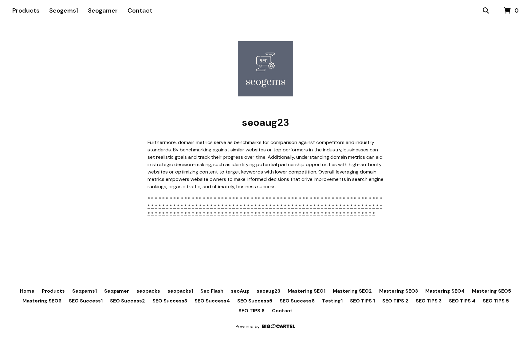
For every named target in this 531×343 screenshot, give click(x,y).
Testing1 (332, 301)
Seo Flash (211, 291)
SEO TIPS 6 (251, 310)
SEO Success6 (297, 301)
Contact (140, 10)
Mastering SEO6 (41, 301)
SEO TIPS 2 (395, 301)
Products (25, 10)
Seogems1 (63, 10)
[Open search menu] (485, 11)
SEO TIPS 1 (362, 301)
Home (27, 291)
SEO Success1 (86, 301)
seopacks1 (180, 291)
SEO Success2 (127, 301)
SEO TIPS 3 (429, 301)
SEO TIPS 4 (462, 301)
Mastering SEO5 (491, 291)
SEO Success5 (254, 301)
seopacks (148, 291)
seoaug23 (268, 291)
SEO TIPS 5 (496, 301)
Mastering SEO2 (352, 291)
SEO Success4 (212, 301)
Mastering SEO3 (398, 291)
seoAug (240, 291)
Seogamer (103, 10)
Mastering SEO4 (445, 291)
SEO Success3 (169, 301)
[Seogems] (265, 68)
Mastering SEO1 (306, 291)
